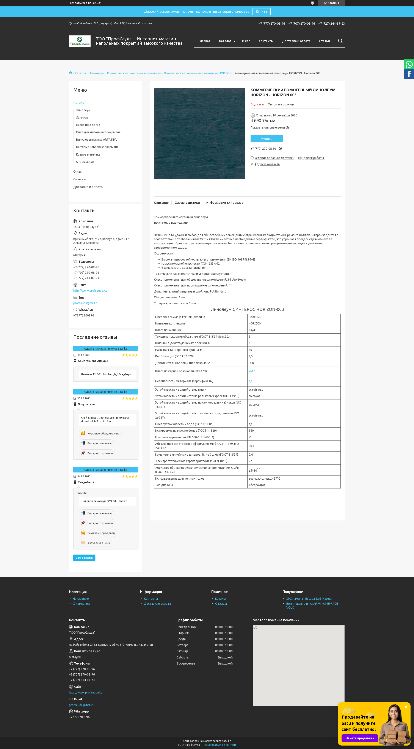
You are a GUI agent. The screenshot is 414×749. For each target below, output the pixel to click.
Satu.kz (226, 740)
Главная (204, 41)
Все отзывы (84, 557)
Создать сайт (78, 3)
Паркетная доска (88, 125)
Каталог (225, 41)
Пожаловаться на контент (219, 744)
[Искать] (339, 41)
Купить (261, 11)
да (250, 381)
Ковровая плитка (88, 154)
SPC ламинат (85, 162)
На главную (81, 598)
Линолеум (97, 73)
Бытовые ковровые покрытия (97, 147)
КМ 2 (252, 371)
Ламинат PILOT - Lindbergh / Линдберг (106, 374)
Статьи (324, 41)
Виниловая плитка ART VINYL (96, 139)
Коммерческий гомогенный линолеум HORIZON (198, 73)
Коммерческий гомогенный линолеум (134, 73)
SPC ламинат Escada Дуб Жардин (309, 598)
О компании (81, 603)
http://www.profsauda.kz (90, 290)
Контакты (266, 41)
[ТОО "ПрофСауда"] (80, 41)
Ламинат (82, 117)
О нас (246, 41)
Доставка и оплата (296, 41)
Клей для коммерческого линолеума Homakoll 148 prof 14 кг (105, 419)
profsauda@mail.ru (86, 303)
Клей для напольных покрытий (98, 132)
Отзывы (79, 179)
